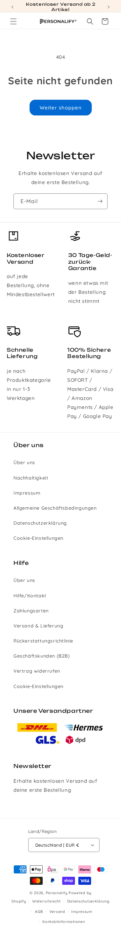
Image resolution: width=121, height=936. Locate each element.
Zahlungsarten (31, 611)
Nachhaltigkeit (30, 478)
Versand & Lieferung (38, 626)
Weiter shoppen (61, 107)
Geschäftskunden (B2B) (41, 656)
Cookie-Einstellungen (38, 538)
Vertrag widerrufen (36, 671)
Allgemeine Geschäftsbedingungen (55, 508)
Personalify (57, 892)
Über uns (24, 462)
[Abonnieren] (99, 201)
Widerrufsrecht (46, 901)
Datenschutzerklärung (40, 523)
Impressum (26, 493)
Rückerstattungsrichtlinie (43, 641)
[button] (13, 21)
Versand (57, 911)
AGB (39, 911)
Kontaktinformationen (63, 921)
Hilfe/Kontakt (29, 596)
